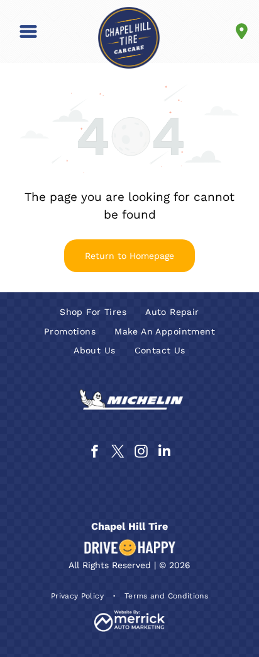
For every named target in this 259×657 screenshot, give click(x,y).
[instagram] (141, 452)
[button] (28, 31)
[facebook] (95, 452)
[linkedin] (165, 452)
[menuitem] (93, 312)
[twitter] (118, 452)
